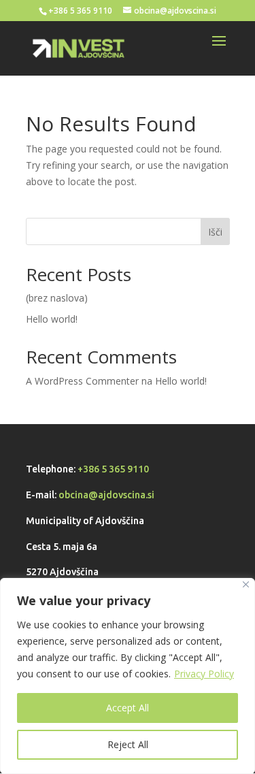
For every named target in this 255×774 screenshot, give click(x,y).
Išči (215, 231)
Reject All (127, 744)
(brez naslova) (57, 297)
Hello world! (52, 318)
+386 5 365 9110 (113, 469)
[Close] (246, 584)
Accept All (127, 707)
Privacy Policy (204, 673)
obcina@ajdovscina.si (106, 494)
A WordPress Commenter (82, 380)
